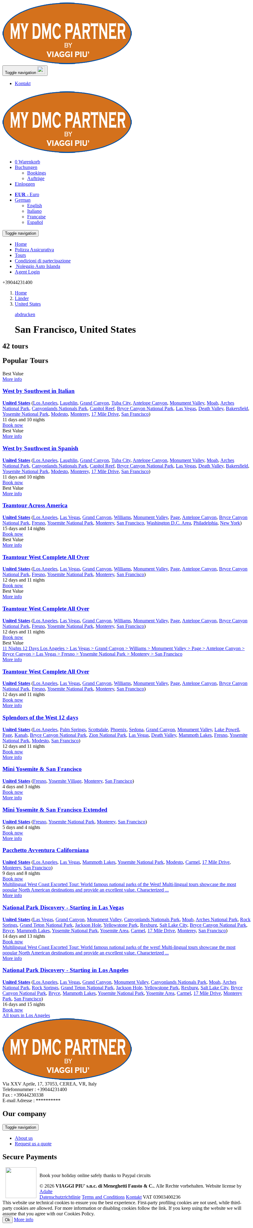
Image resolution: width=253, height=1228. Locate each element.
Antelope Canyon (150, 403)
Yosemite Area (114, 930)
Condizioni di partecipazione (43, 260)
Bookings (36, 172)
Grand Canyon (94, 403)
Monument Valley (187, 403)
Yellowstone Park (120, 925)
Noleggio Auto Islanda (37, 266)
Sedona (136, 729)
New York (230, 522)
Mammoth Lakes (195, 735)
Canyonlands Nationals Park (59, 408)
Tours (20, 255)
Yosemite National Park (25, 414)
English (34, 205)
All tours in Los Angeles (26, 1015)
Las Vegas (186, 408)
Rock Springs (45, 987)
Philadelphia (205, 522)
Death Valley (210, 408)
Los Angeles (45, 403)
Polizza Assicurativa (34, 249)
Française (36, 216)
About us (24, 1138)
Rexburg (148, 925)
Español (35, 222)
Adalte (45, 1191)
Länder (22, 298)
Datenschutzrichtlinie (60, 1197)
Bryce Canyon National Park (145, 408)
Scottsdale (98, 729)
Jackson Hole (88, 925)
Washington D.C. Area (169, 522)
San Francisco (135, 414)
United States (28, 304)
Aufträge (35, 178)
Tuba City (121, 403)
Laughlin (68, 403)
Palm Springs (73, 729)
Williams (122, 517)
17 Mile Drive (105, 414)
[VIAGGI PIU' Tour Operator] (67, 62)
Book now (12, 425)
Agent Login (27, 271)
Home (21, 244)
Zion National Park (107, 735)
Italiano (34, 211)
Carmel (192, 862)
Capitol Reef (102, 408)
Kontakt (23, 83)
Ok (7, 1220)
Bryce (8, 930)
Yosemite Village (64, 781)
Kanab (21, 735)
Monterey (79, 414)
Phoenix (118, 729)
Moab (212, 403)
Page (175, 517)
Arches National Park (217, 919)
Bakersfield (237, 408)
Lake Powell (226, 729)
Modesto (59, 414)
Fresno (38, 522)
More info (23, 1219)
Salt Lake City (173, 925)
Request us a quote (33, 1143)
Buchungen (26, 167)
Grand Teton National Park (46, 925)
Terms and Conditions (103, 1197)
